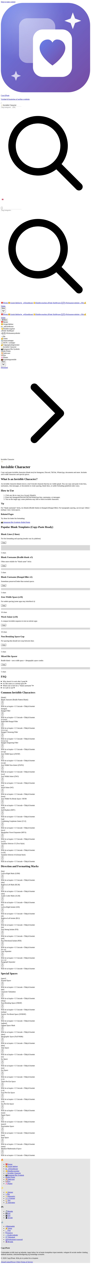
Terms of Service (27, 1262)
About (3, 1262)
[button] (45, 701)
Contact (8, 1262)
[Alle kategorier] (2, 208)
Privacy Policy (16, 1262)
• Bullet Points (25, 522)
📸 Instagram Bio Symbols (10, 522)
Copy (3, 542)
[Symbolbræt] (1, 1264)
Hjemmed (4, 367)
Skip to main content (8, 2)
